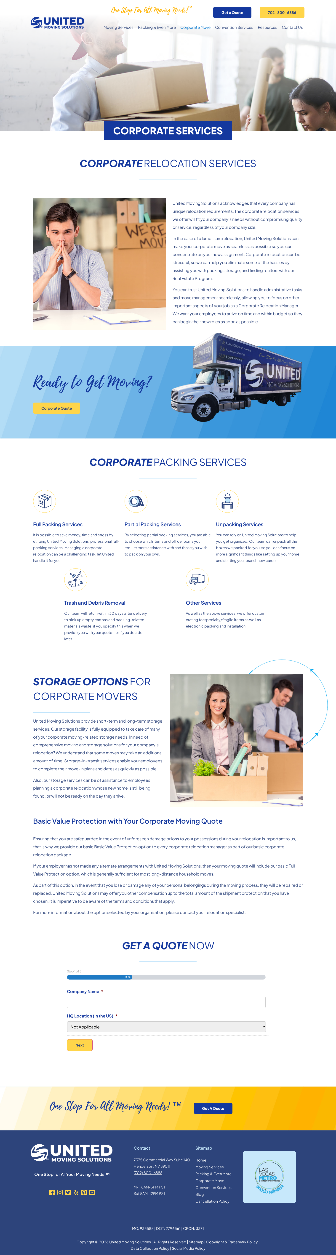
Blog (199, 1194)
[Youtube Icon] (92, 1192)
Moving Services (118, 27)
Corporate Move (195, 27)
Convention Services (234, 27)
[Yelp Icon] (76, 1192)
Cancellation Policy (212, 1201)
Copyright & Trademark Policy (232, 1241)
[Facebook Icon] (52, 1192)
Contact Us (292, 27)
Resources (267, 27)
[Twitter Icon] (68, 1192)
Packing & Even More (157, 27)
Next (79, 1045)
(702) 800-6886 (148, 1172)
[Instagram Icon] (60, 1192)
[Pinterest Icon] (84, 1192)
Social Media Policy (188, 1248)
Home (200, 1160)
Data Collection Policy (150, 1248)
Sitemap (196, 1241)
